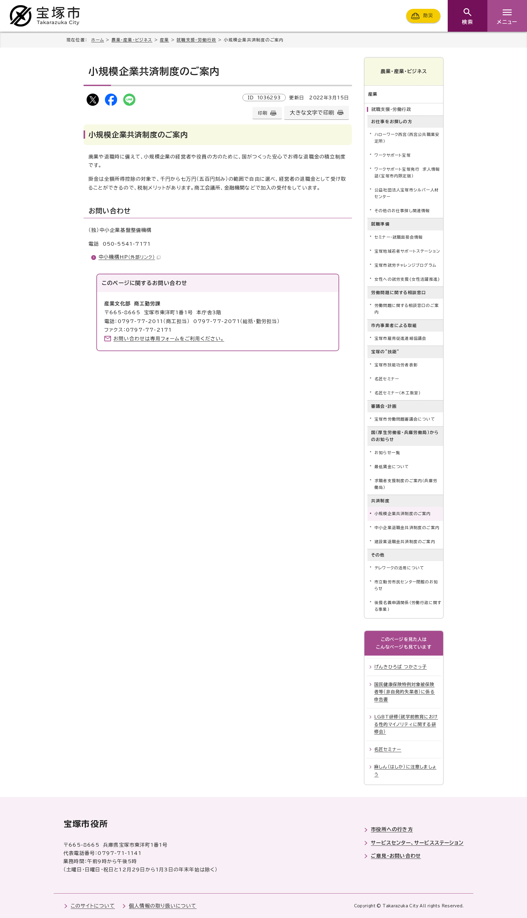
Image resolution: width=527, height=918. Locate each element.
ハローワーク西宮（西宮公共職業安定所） (407, 138)
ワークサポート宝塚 (393, 155)
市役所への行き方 (392, 829)
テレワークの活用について (399, 568)
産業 (164, 40)
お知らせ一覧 (387, 453)
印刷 (262, 113)
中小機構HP (127, 256)
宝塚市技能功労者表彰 (396, 365)
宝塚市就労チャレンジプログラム (405, 265)
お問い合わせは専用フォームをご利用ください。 (168, 338)
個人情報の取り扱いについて (163, 905)
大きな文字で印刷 (312, 112)
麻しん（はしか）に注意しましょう (405, 770)
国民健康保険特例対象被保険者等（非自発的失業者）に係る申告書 (404, 692)
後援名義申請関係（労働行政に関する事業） (408, 606)
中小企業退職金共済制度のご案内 (407, 528)
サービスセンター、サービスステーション (417, 842)
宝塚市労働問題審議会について (405, 419)
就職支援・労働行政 (196, 40)
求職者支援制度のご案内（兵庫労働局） (406, 484)
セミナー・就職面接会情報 (399, 237)
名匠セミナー (387, 379)
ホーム (97, 40)
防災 (428, 15)
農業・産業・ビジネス (132, 40)
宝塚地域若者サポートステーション (407, 251)
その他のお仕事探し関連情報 (402, 211)
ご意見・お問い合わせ (396, 855)
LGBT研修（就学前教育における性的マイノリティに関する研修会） (406, 724)
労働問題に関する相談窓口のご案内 (407, 309)
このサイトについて (93, 905)
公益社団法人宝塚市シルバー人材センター (407, 193)
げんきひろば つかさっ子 (400, 666)
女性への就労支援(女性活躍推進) (407, 279)
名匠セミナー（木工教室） (398, 393)
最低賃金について (392, 467)
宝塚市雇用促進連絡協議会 (400, 338)
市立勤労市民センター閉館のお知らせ (406, 585)
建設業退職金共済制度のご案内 (405, 542)
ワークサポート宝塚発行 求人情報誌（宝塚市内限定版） (407, 172)
